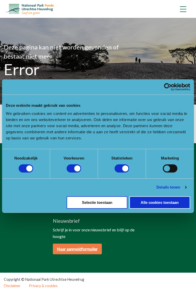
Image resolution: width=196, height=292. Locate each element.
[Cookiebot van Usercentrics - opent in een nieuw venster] (167, 87)
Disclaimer (12, 286)
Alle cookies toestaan (160, 202)
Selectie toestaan (97, 202)
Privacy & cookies (43, 286)
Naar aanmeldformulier (77, 248)
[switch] (74, 168)
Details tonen (168, 187)
